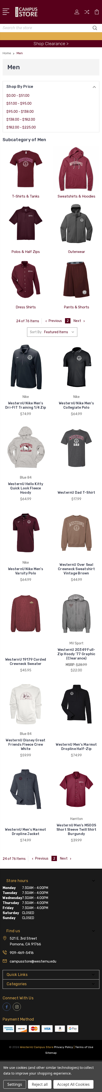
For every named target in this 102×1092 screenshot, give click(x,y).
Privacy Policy (63, 1047)
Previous (55, 321)
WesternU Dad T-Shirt (76, 493)
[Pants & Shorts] (76, 280)
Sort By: (36, 332)
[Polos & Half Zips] (26, 224)
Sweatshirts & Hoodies (76, 196)
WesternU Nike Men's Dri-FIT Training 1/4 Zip (25, 405)
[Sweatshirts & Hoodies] (76, 169)
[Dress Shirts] (26, 280)
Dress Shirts (26, 307)
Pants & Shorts (76, 307)
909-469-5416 (22, 953)
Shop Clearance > (51, 43)
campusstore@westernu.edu (33, 961)
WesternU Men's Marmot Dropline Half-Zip (76, 747)
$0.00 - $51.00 (17, 96)
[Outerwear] (76, 224)
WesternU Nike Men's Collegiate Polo (76, 405)
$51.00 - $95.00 (19, 104)
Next (77, 321)
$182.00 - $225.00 (21, 127)
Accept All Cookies (73, 1084)
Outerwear (76, 252)
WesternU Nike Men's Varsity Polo (25, 571)
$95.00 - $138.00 (20, 112)
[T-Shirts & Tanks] (26, 169)
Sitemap (51, 1053)
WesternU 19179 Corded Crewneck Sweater (25, 662)
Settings (14, 1084)
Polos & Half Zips (25, 252)
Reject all (40, 1084)
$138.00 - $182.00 (20, 120)
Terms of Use (84, 1047)
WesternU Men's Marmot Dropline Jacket (25, 832)
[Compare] (86, 13)
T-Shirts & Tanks (25, 196)
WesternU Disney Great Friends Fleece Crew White (25, 744)
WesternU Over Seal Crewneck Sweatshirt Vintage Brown (76, 569)
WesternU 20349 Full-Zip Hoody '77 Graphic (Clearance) (76, 654)
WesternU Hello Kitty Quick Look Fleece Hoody (25, 488)
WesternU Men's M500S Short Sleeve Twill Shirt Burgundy (76, 829)
